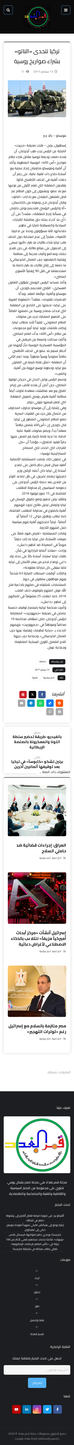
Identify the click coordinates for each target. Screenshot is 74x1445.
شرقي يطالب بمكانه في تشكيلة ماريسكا (35, 1249)
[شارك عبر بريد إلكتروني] (21, 703)
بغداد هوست (22, 1438)
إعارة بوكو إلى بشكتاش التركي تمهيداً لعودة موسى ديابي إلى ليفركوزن (35, 1227)
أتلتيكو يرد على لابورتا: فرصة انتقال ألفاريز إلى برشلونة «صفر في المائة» (35, 1218)
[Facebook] (57, 1409)
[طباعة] (59, 711)
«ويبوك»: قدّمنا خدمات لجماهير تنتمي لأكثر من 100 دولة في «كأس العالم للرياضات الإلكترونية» (35, 1242)
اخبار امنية (56, 858)
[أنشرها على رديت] (59, 703)
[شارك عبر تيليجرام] (31, 703)
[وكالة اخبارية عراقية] (37, 17)
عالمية (35, 678)
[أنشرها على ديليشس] (50, 703)
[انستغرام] (37, 1409)
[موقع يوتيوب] (16, 1409)
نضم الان (37, 1383)
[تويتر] (47, 1409)
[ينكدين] (26, 1409)
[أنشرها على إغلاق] (32, 694)
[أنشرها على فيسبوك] (42, 694)
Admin (42, 662)
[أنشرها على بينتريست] (23, 694)
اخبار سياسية (48, 678)
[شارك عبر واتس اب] (40, 703)
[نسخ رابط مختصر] (50, 711)
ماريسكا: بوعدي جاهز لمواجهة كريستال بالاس (35, 1234)
